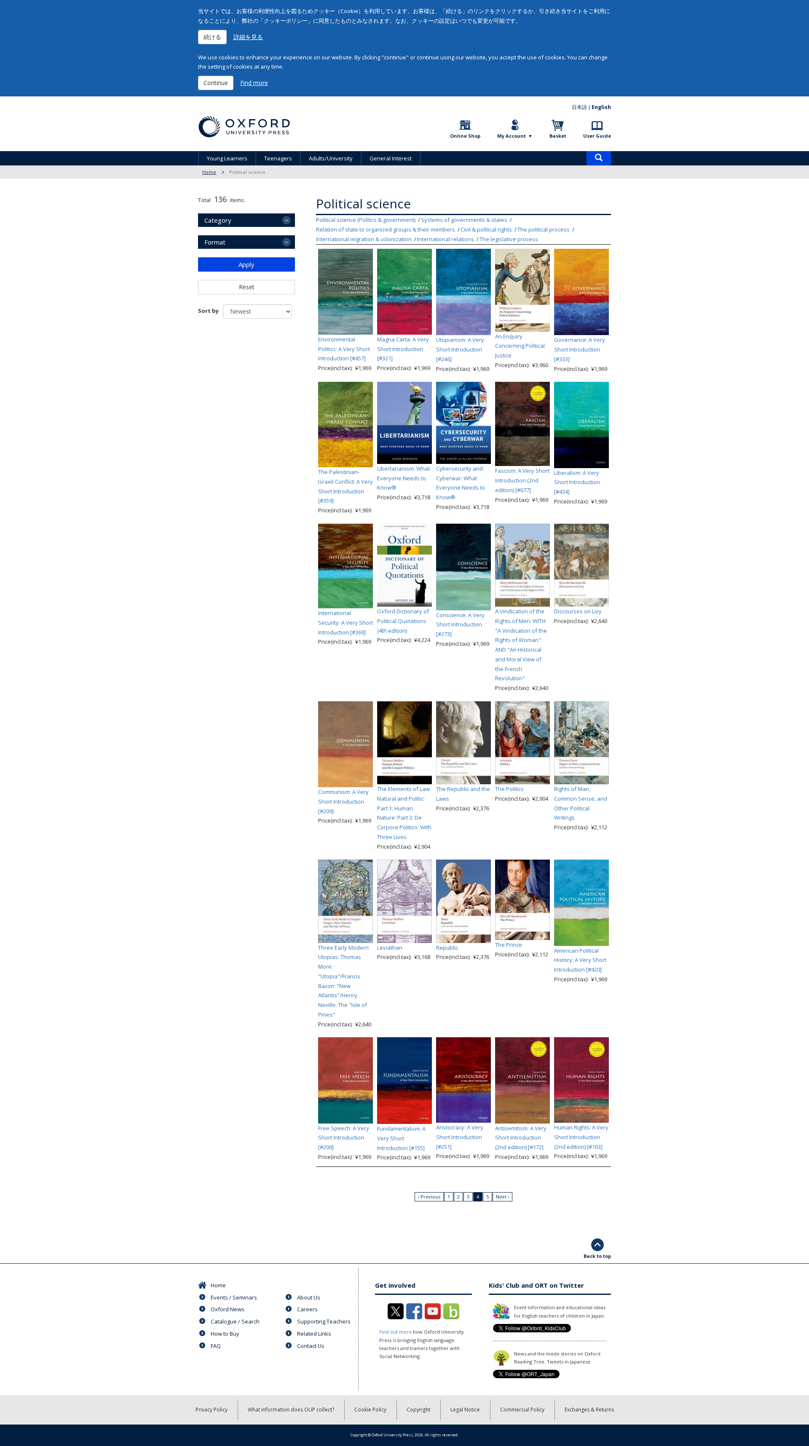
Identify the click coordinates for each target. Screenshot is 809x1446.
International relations (445, 239)
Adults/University (331, 158)
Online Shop (465, 136)
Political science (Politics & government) (365, 220)
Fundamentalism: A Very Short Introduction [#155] (401, 1138)
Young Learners (227, 158)
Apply (246, 264)
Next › (502, 1196)
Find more (254, 83)
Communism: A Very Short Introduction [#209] (343, 801)
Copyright (418, 1409)
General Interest (391, 158)
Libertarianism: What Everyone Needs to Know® (403, 478)
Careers (307, 1309)
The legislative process (509, 239)
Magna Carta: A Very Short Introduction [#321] (403, 349)
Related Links (314, 1333)
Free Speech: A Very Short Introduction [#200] (343, 1137)
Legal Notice (465, 1409)
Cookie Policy (370, 1409)
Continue (216, 83)
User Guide (597, 136)
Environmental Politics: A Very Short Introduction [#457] (344, 349)
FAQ (216, 1346)
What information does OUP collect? (291, 1409)
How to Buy (225, 1333)
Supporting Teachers (324, 1321)
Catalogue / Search (235, 1321)
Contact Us (310, 1346)
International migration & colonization (364, 239)
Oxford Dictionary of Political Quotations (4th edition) (403, 620)
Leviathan (389, 947)
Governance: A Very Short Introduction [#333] (579, 349)
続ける (212, 37)
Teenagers (278, 158)
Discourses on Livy (578, 611)
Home (209, 172)
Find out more (395, 1332)
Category (217, 220)
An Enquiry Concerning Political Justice (520, 346)
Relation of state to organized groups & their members (385, 229)
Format (214, 242)
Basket (557, 136)
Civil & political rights (486, 229)
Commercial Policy (522, 1409)
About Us (308, 1297)
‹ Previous (429, 1196)
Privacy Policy (212, 1409)
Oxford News (227, 1309)
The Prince (508, 944)
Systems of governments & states (464, 220)
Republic (447, 947)
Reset (246, 287)
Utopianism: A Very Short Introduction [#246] (460, 349)
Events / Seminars (234, 1297)
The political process (543, 229)
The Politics (509, 789)
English (601, 107)
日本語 (579, 107)
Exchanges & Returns (589, 1409)
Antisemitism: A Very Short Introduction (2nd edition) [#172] (520, 1137)
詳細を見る (248, 37)
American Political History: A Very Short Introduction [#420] (580, 960)
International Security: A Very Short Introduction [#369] (345, 622)
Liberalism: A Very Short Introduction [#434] (577, 482)
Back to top (597, 1256)
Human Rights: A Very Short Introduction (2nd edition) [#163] (581, 1137)
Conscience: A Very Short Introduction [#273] (460, 624)
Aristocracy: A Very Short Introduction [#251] (459, 1137)
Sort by (208, 310)
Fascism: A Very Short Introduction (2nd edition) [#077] (522, 480)
